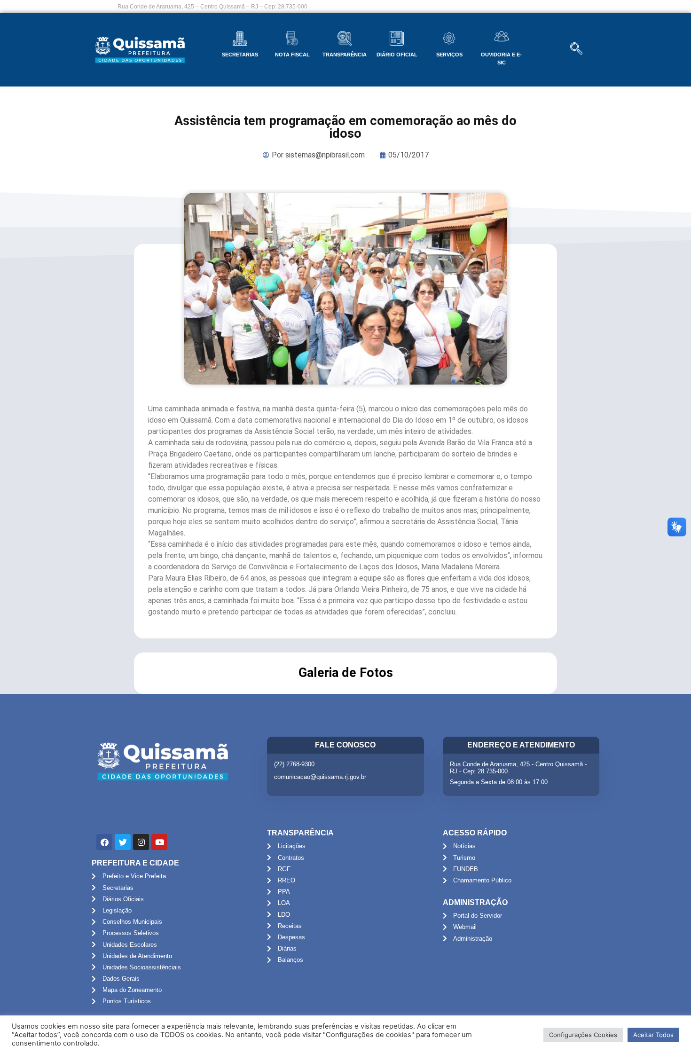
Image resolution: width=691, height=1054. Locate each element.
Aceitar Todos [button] (653, 1034)
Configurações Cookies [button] (583, 1034)
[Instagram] (141, 842)
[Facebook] (104, 842)
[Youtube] (159, 842)
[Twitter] (123, 842)
